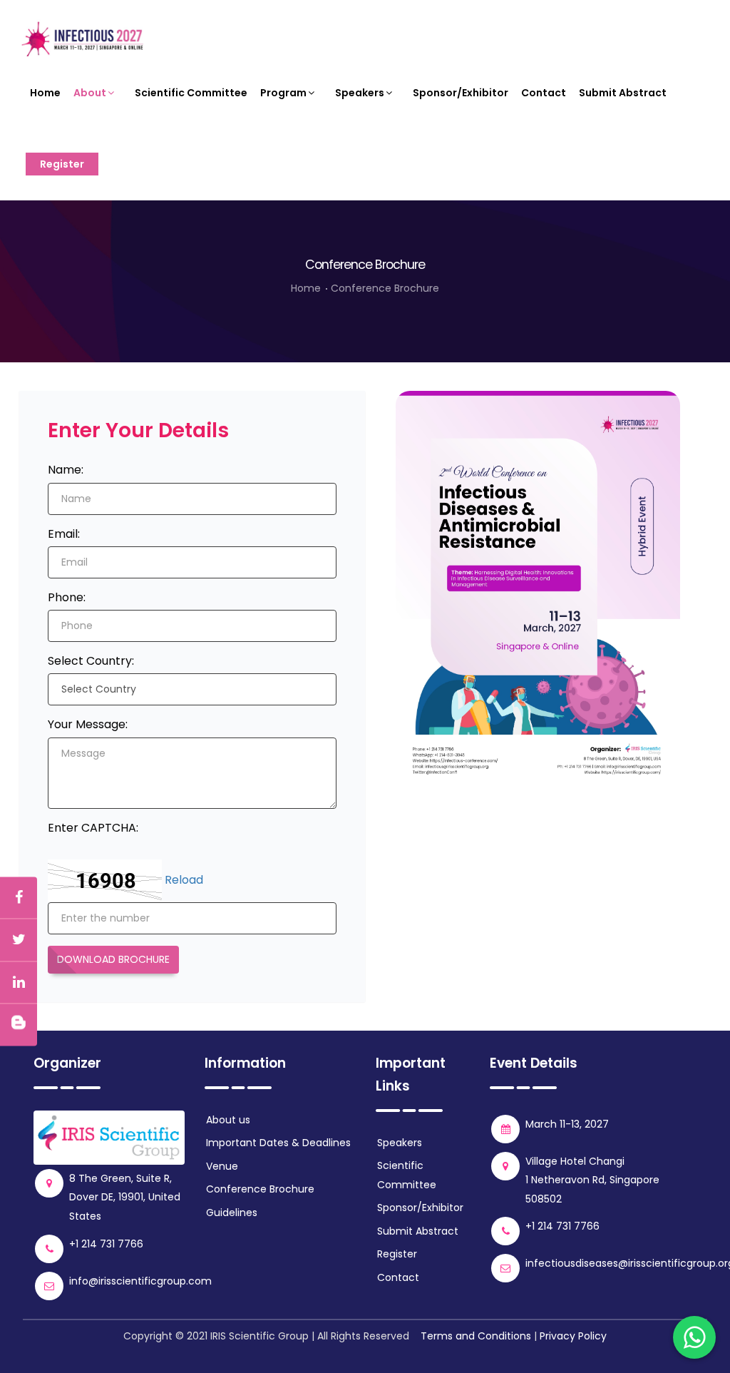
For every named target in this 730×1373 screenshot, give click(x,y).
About (89, 93)
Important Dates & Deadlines (278, 1142)
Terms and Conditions (476, 1336)
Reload (184, 880)
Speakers (359, 93)
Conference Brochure (385, 288)
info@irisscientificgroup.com (140, 1281)
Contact (543, 93)
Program (283, 93)
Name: (65, 469)
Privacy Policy (573, 1336)
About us (228, 1120)
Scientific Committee (191, 93)
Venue (222, 1166)
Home (45, 93)
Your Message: (88, 724)
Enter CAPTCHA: (93, 828)
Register (62, 164)
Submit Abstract (623, 93)
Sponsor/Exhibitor (460, 93)
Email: (64, 534)
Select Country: (91, 661)
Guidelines (231, 1212)
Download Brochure (113, 959)
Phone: (67, 597)
